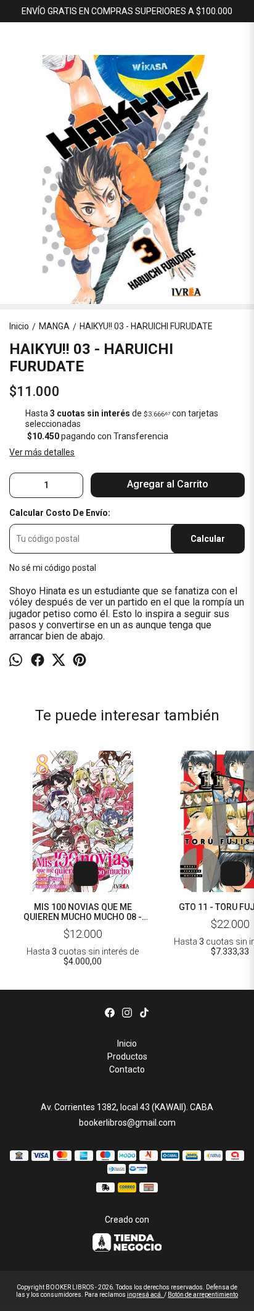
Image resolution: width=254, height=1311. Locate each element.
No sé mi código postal (52, 568)
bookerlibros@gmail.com (127, 1123)
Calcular (207, 539)
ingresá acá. (145, 1294)
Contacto (127, 1069)
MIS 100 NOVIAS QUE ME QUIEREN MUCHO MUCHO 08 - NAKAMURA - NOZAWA (82, 912)
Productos (127, 1056)
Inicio (127, 1043)
